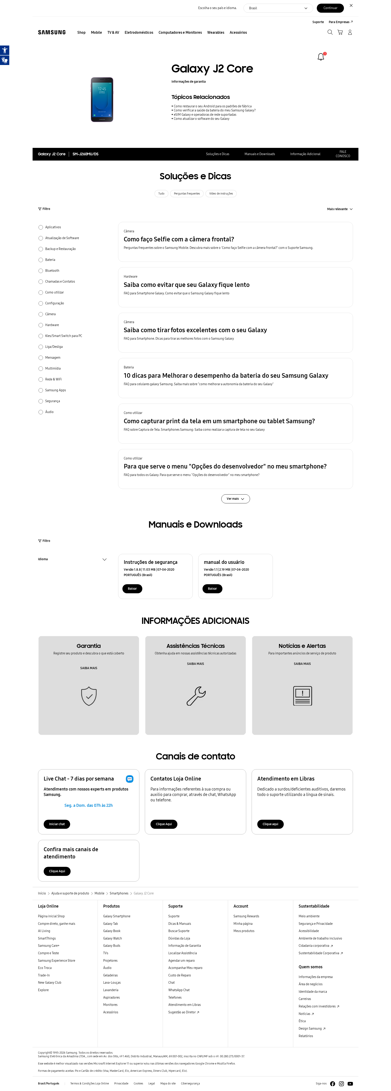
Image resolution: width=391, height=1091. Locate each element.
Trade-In (44, 975)
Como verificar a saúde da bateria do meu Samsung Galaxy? (215, 110)
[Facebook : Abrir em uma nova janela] (332, 1083)
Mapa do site (168, 1083)
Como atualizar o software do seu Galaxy (201, 119)
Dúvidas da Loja (179, 938)
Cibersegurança (190, 1083)
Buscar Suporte (178, 931)
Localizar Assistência (182, 953)
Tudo (161, 193)
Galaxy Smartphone (116, 916)
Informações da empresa (316, 977)
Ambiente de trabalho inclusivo (320, 938)
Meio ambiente (309, 916)
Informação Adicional (305, 154)
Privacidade (121, 1083)
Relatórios (306, 1036)
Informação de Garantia (184, 946)
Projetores (110, 961)
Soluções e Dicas (217, 154)
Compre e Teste (48, 953)
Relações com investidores (317, 1006)
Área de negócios (310, 984)
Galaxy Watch (112, 938)
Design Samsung (310, 1029)
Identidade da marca (313, 992)
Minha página (243, 924)
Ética (302, 1021)
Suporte (173, 916)
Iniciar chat (57, 824)
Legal (151, 1083)
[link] (321, 57)
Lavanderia (110, 990)
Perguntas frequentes (187, 193)
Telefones (174, 998)
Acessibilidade (309, 931)
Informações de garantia (189, 82)
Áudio (107, 968)
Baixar (132, 589)
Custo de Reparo (179, 975)
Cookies (138, 1083)
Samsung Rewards (246, 916)
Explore (43, 990)
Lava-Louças (112, 983)
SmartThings (47, 938)
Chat (171, 983)
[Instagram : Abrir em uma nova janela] (341, 1083)
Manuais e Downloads (260, 154)
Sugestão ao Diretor (182, 1012)
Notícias (305, 1014)
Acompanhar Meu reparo (185, 968)
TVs (105, 953)
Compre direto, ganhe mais (56, 924)
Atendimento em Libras (184, 1005)
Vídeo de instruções (221, 193)
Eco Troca (45, 968)
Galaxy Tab (110, 924)
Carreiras (305, 999)
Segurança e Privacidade (316, 924)
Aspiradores (111, 998)
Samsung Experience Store (56, 961)
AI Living (44, 931)
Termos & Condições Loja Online (89, 1083)
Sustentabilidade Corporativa (319, 953)
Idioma (43, 559)
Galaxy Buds (111, 946)
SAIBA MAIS (88, 668)
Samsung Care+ (49, 946)
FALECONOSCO (343, 154)
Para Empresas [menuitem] (339, 22)
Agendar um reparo (181, 961)
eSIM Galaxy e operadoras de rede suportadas (205, 115)
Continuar (330, 8)
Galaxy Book (111, 931)
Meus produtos (244, 931)
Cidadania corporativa (314, 946)
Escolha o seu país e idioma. (217, 8)
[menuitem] (81, 32)
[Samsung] (51, 32)
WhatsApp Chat (179, 990)
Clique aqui (270, 824)
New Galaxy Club (49, 983)
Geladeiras (110, 975)
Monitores (110, 1005)
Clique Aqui (164, 824)
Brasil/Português (48, 1083)
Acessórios (110, 1012)
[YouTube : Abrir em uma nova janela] (350, 1083)
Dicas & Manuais (179, 924)
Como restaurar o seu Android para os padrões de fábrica (213, 106)
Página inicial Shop (51, 916)
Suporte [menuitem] (318, 22)
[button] (235, 242)
